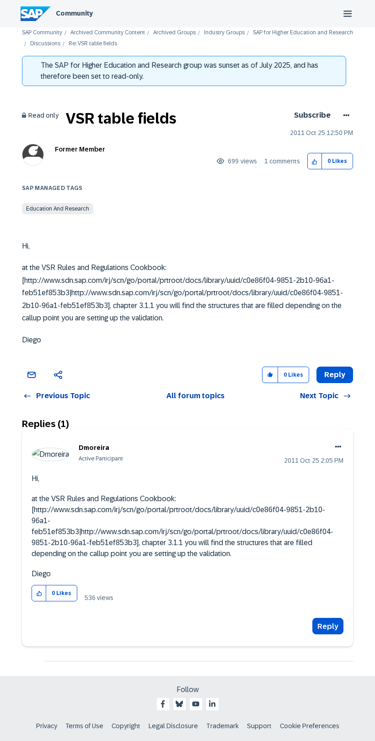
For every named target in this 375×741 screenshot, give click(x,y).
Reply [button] (334, 375)
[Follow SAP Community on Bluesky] (179, 704)
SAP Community (42, 33)
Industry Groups (224, 33)
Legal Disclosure (173, 726)
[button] (315, 161)
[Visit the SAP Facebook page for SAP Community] (162, 704)
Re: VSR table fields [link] (93, 44)
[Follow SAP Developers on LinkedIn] (212, 704)
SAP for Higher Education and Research (303, 33)
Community (74, 13)
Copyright (126, 726)
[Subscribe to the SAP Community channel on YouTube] (195, 704)
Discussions (45, 44)
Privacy (46, 726)
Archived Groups (174, 33)
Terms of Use (84, 726)
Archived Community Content (107, 33)
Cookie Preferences (309, 726)
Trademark (222, 726)
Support (259, 726)
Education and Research (57, 209)
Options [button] (344, 115)
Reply (327, 626)
